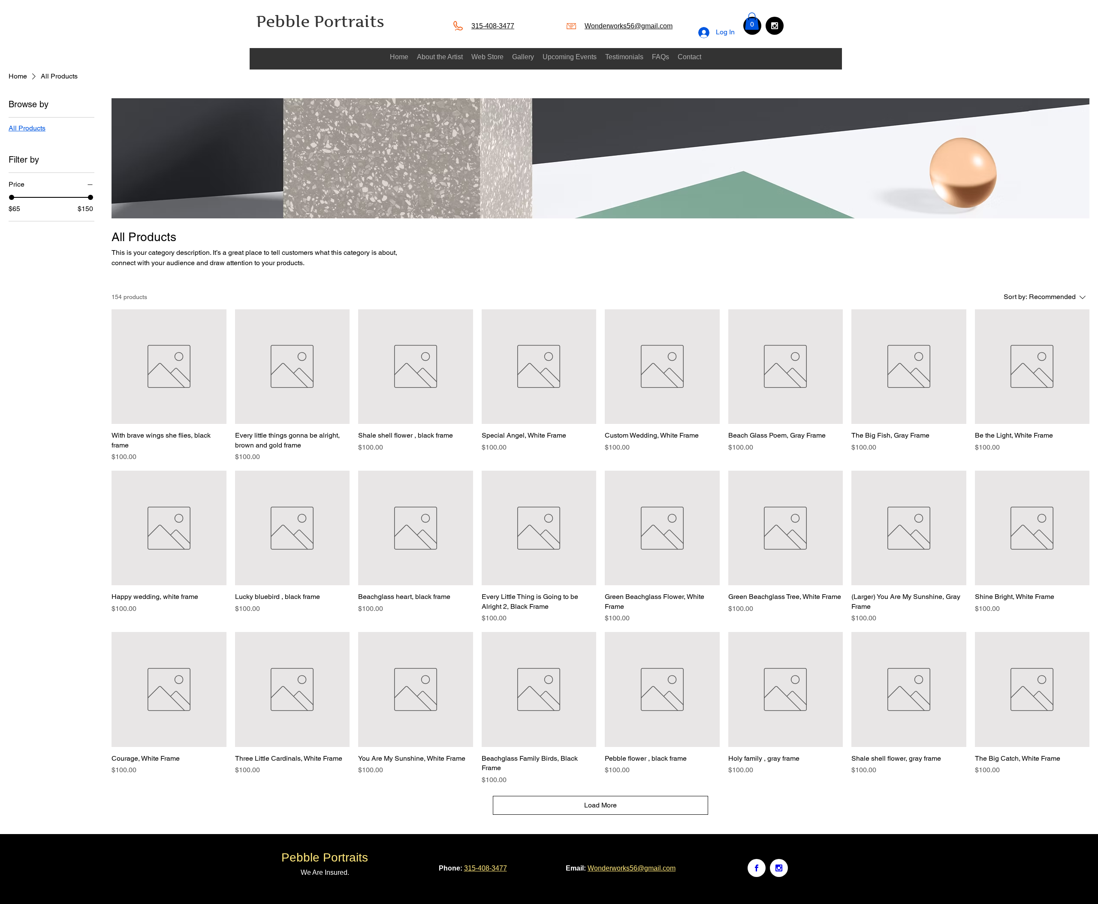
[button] (752, 21)
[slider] (11, 197)
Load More (600, 805)
